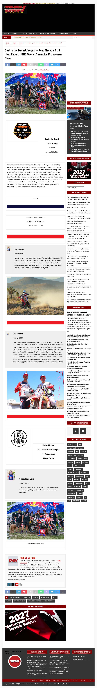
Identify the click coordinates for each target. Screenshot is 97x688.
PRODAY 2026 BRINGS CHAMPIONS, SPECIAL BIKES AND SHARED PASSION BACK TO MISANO (78, 229)
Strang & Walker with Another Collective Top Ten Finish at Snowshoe (59, 672)
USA (69, 501)
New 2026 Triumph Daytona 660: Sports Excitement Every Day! (36, 657)
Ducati (80, 458)
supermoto (79, 490)
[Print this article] (35, 65)
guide (70, 465)
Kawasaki (71, 472)
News (54, 597)
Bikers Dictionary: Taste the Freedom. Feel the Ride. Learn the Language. (80, 139)
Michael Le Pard (44, 70)
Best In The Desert (15, 597)
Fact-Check (75, 680)
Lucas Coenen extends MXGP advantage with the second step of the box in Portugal (79, 294)
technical (71, 497)
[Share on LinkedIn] (19, 65)
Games (74, 33)
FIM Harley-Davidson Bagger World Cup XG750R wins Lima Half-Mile (59, 657)
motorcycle (79, 476)
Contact (73, 3)
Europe (78, 462)
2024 (80, 444)
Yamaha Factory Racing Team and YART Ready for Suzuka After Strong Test (78, 251)
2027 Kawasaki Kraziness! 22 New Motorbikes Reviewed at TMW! (78, 145)
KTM (77, 472)
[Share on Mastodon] (46, 65)
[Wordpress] (9, 584)
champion (27, 597)
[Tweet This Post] (13, 65)
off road (76, 480)
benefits (70, 451)
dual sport (71, 458)
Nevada (35, 597)
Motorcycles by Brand (47, 33)
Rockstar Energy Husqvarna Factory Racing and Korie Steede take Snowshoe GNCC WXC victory (78, 282)
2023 (74, 444)
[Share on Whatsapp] (41, 65)
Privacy (62, 3)
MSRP (87, 476)
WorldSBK (76, 501)
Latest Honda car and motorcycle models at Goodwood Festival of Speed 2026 (77, 264)
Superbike (71, 490)
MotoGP (70, 476)
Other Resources (63, 33)
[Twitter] (12, 584)
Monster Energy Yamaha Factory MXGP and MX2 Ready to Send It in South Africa (78, 244)
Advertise (34, 680)
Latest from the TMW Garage (79, 103)
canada (83, 451)
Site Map (90, 680)
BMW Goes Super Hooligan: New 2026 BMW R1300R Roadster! (36, 661)
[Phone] (20, 584)
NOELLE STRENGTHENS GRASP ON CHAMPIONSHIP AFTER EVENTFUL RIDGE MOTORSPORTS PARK (78, 236)
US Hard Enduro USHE (34, 601)
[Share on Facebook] (7, 65)
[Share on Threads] (63, 65)
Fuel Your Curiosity (79, 307)
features (85, 462)
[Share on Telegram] (52, 65)
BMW (77, 451)
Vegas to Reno (49, 601)
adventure (71, 448)
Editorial (67, 3)
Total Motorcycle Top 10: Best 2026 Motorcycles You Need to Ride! (35, 669)
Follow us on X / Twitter (78, 656)
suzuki (80, 494)
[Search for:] (82, 37)
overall (8, 601)
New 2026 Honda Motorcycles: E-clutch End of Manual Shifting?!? (36, 665)
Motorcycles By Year (29, 33)
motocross (84, 472)
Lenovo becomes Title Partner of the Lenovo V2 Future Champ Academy (58, 661)
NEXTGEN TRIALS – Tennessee (76, 208)
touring (79, 497)
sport (70, 487)
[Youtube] (16, 584)
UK (85, 497)
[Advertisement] (61, 18)
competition (72, 455)
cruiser (80, 455)
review (70, 483)
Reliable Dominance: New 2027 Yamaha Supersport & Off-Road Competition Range (79, 133)
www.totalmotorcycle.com (16, 579)
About (57, 3)
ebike (85, 458)
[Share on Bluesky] (57, 65)
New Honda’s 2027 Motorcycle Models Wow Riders (79, 126)
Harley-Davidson (79, 465)
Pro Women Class (19, 601)
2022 (69, 444)
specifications (79, 483)
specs (87, 483)
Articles (6, 33)
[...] (68, 331)
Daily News (15, 33)
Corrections (65, 680)
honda (70, 469)
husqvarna (78, 469)
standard (77, 487)
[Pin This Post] (24, 65)
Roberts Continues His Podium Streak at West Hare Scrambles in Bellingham (59, 668)
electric (70, 462)
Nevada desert (45, 597)
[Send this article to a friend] (30, 65)
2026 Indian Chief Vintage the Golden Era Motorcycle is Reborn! (37, 674)
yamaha (84, 501)
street (85, 487)
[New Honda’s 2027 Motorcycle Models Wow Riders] (79, 119)
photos (84, 480)
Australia (80, 448)
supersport (71, 494)
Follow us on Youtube (78, 659)
